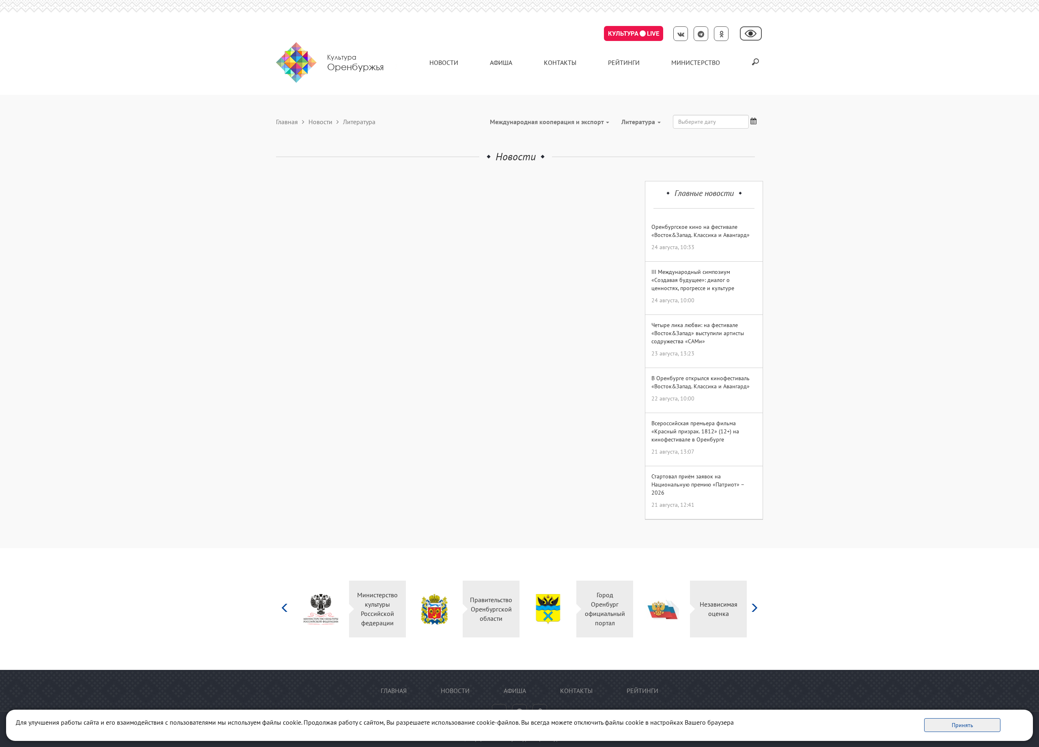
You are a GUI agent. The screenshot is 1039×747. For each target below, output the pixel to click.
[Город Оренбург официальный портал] (548, 609)
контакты (560, 62)
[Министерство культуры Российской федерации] (321, 609)
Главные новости (704, 193)
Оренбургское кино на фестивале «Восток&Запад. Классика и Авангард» (700, 231)
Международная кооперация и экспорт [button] (547, 122)
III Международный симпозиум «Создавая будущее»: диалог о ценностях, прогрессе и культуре (692, 280)
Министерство (695, 62)
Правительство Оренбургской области (491, 609)
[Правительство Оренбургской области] (434, 609)
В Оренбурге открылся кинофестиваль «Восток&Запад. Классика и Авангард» (700, 382)
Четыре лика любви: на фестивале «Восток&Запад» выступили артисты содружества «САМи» (697, 333)
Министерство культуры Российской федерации (377, 609)
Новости (443, 62)
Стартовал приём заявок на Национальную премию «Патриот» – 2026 (697, 484)
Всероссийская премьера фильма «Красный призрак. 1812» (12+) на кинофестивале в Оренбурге (695, 431)
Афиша (501, 62)
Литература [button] (639, 122)
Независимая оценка (718, 609)
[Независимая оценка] (662, 609)
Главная (287, 122)
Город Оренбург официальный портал (605, 609)
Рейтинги (624, 62)
